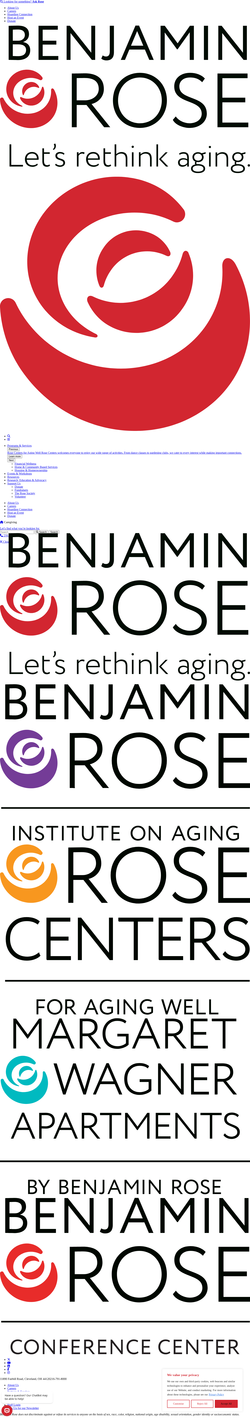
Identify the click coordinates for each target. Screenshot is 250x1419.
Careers (11, 11)
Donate (11, 20)
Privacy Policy (216, 1394)
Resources (13, 476)
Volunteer (20, 496)
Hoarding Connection (19, 14)
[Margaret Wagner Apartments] (125, 1193)
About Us (13, 7)
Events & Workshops (19, 473)
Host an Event (15, 17)
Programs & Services (19, 445)
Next (11, 460)
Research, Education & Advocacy (26, 480)
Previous (13, 449)
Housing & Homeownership (31, 470)
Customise (178, 1403)
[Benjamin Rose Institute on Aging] (125, 839)
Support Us (13, 483)
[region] (202, 1390)
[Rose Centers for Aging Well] (125, 1013)
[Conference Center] (125, 1353)
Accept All (226, 1403)
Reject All (202, 1403)
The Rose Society (25, 493)
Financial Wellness (25, 463)
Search (42, 532)
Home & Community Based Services (36, 467)
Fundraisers (21, 490)
